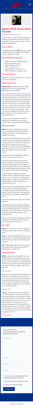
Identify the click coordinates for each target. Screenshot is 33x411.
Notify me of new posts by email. (13, 384)
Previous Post (16, 320)
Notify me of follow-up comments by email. (16, 381)
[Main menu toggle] (29, 4)
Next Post (16, 323)
